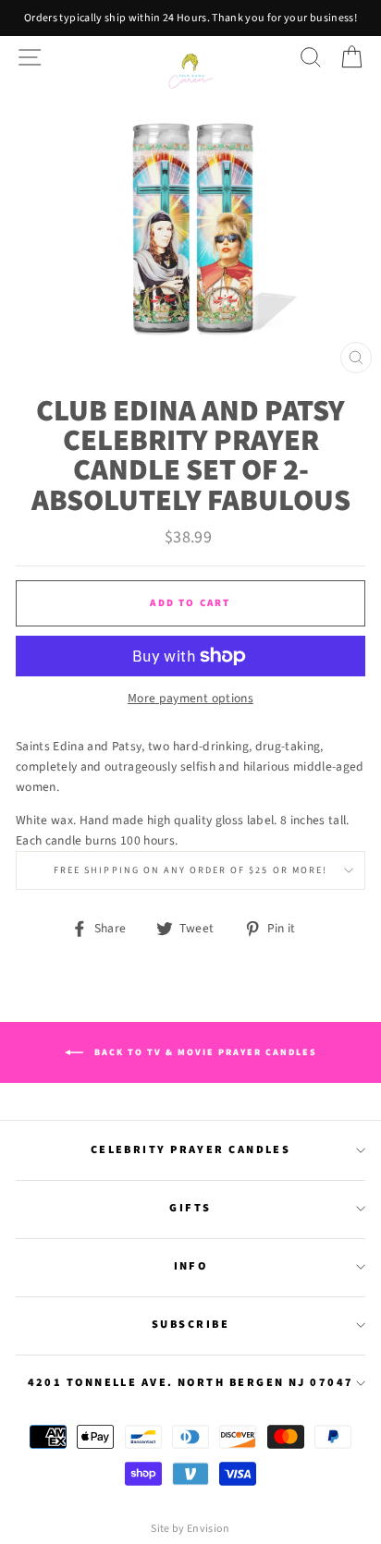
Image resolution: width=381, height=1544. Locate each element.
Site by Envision (190, 1529)
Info (191, 1266)
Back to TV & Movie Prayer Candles (204, 1051)
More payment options (190, 698)
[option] (190, 18)
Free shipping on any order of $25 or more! (190, 870)
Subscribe (190, 1324)
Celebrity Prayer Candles (191, 1149)
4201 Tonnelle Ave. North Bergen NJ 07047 (191, 1382)
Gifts (190, 1207)
